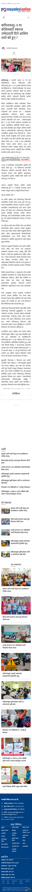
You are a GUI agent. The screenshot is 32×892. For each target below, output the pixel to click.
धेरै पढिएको (6, 502)
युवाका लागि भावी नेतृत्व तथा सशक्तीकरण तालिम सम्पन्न (14, 455)
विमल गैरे (8, 877)
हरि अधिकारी (7, 860)
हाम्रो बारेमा (8, 882)
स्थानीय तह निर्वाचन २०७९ (26, 831)
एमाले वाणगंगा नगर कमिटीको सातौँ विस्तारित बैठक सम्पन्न (15, 468)
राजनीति (3, 833)
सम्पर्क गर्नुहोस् (21, 882)
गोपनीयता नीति (14, 882)
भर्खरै (3, 449)
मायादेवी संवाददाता (11, 48)
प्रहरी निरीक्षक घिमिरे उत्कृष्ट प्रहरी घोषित (15, 786)
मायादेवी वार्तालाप (14, 850)
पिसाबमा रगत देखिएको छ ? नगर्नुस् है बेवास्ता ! (16, 487)
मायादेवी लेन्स (15, 846)
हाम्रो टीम (3, 882)
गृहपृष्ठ (2, 827)
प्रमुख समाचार (4, 830)
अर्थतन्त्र (3, 836)
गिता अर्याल (7, 875)
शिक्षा (24, 840)
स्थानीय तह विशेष (25, 836)
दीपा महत (7, 872)
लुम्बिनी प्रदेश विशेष (15, 839)
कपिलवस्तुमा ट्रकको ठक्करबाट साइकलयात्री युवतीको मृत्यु (15, 475)
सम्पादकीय (25, 846)
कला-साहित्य (4, 844)
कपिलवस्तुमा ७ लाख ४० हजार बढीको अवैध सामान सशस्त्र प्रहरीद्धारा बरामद (15, 492)
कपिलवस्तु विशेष (3, 840)
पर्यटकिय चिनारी (14, 834)
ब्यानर (24, 843)
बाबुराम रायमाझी (8, 866)
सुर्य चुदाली (7, 869)
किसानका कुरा (5, 847)
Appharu (27, 890)
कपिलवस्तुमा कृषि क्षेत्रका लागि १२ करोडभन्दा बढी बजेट (15, 481)
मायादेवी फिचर (16, 843)
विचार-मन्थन (26, 827)
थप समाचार (16, 564)
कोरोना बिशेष (15, 827)
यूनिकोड (27, 881)
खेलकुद (14, 830)
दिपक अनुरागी (10, 863)
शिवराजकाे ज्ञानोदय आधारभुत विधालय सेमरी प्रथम (15, 461)
